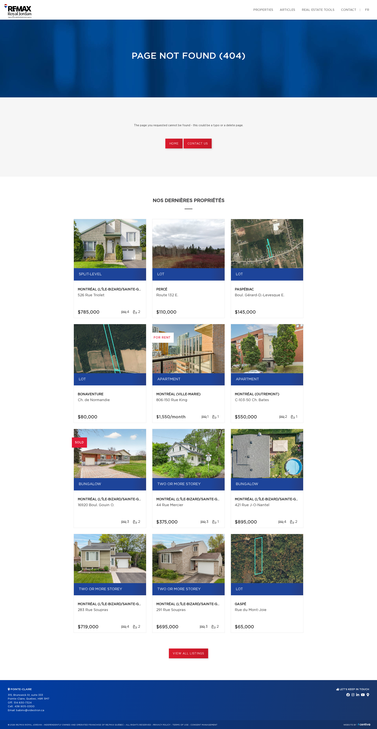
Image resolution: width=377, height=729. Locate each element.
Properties (263, 9)
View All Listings (188, 653)
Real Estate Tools (318, 9)
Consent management (203, 725)
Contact (348, 9)
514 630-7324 (23, 703)
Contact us (198, 143)
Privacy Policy (161, 725)
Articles (287, 9)
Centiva (364, 724)
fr (367, 9)
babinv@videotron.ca (30, 710)
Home (174, 143)
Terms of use (180, 725)
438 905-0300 (25, 706)
